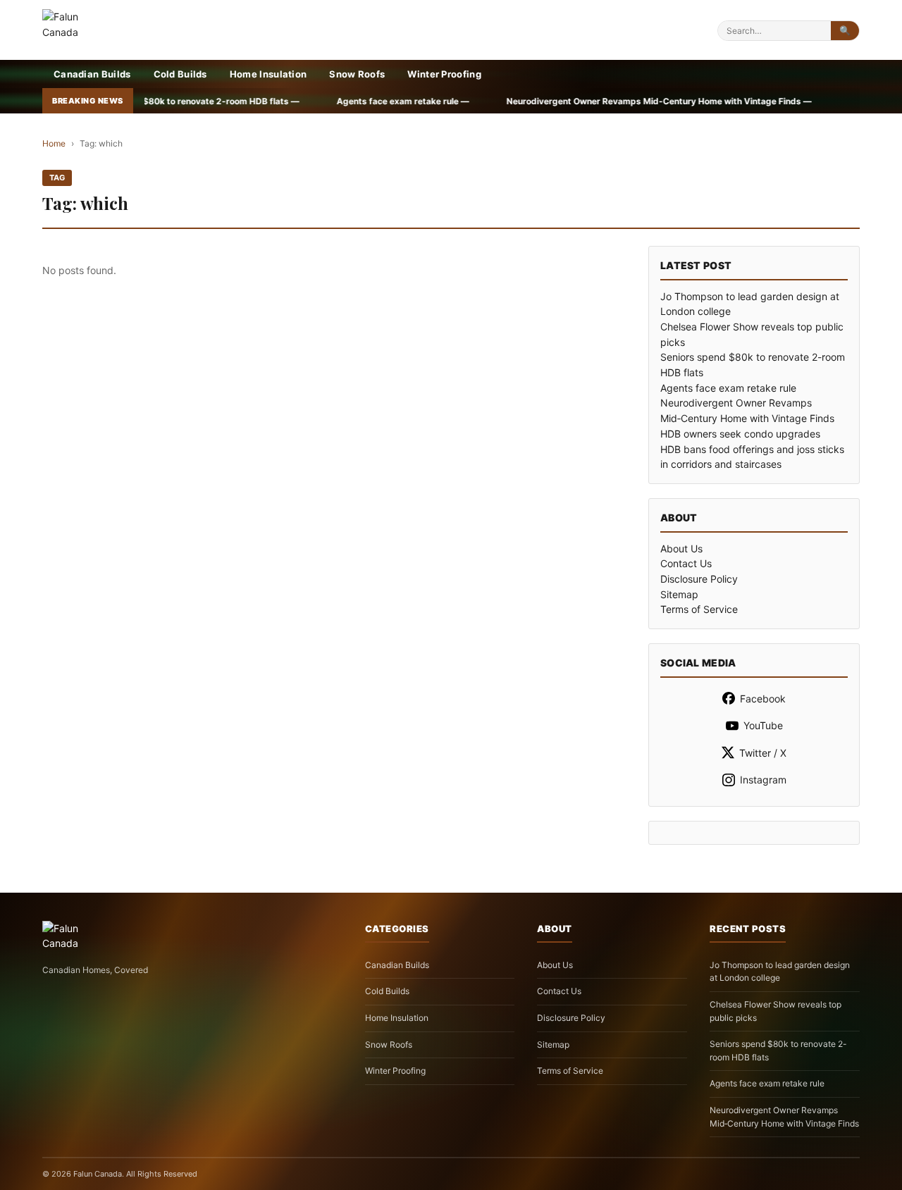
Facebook (763, 699)
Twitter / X (762, 753)
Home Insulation (268, 74)
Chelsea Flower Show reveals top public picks (775, 1011)
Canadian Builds (92, 74)
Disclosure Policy (699, 579)
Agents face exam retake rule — (335, 101)
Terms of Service (699, 609)
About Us (681, 548)
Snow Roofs (357, 74)
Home (54, 143)
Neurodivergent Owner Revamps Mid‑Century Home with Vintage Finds (784, 1117)
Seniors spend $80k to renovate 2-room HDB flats (778, 1050)
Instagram (763, 780)
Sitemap (679, 594)
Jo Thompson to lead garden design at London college (780, 972)
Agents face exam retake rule (728, 388)
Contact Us (686, 563)
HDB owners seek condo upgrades (740, 434)
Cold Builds (180, 74)
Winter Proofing (444, 74)
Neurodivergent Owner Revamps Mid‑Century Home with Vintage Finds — (592, 101)
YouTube (763, 725)
